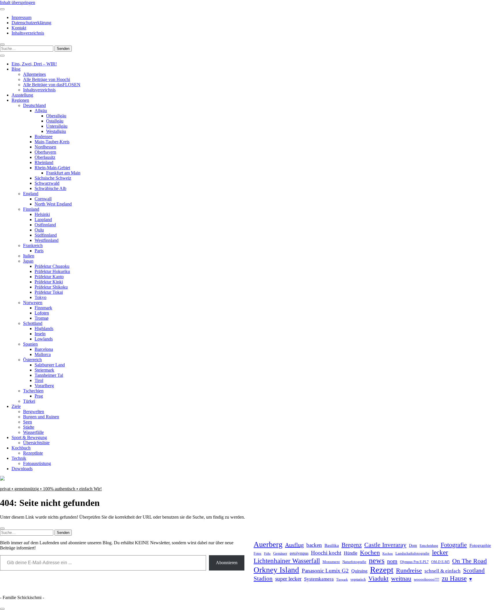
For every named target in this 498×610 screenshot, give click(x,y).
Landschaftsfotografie (412, 553)
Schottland (32, 323)
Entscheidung (429, 546)
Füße (267, 553)
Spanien (30, 344)
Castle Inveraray (385, 544)
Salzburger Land (50, 364)
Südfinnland (46, 235)
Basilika (332, 545)
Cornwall (43, 198)
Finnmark (43, 307)
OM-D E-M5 (440, 562)
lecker (440, 552)
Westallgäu (56, 131)
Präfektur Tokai (49, 292)
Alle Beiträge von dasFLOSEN (51, 84)
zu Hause (454, 578)
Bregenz (352, 544)
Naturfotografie (354, 562)
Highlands (44, 328)
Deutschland (34, 105)
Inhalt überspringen (17, 2)
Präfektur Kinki (49, 281)
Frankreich (33, 245)
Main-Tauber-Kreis (52, 141)
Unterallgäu (56, 126)
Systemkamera (319, 579)
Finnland (31, 209)
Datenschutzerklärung (31, 22)
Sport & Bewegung (29, 437)
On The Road (469, 561)
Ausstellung (22, 95)
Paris (39, 250)
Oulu (39, 229)
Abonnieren (226, 562)
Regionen (20, 100)
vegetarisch (358, 579)
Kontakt (19, 27)
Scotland (474, 570)
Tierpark (342, 579)
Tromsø (41, 318)
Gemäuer (280, 553)
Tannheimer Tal (49, 375)
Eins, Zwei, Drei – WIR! (34, 63)
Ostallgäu (54, 120)
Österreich (32, 359)
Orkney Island (276, 570)
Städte (28, 427)
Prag (39, 396)
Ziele (16, 406)
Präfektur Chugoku (52, 266)
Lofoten (42, 312)
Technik (19, 458)
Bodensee (43, 136)
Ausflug (294, 545)
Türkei (29, 401)
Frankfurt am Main (63, 172)
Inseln (40, 333)
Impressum (21, 17)
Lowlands (44, 338)
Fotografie (454, 544)
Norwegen (32, 302)
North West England (53, 204)
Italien (28, 255)
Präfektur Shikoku (51, 287)
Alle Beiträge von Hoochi (46, 79)
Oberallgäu (56, 115)
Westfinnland (47, 240)
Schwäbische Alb (50, 188)
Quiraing (359, 570)
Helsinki (42, 214)
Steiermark (44, 370)
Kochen (370, 552)
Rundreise (409, 570)
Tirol (39, 380)
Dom (413, 545)
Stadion (263, 578)
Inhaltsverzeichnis (28, 33)
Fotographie (480, 545)
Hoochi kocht (326, 553)
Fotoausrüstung (37, 463)
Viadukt (378, 578)
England (30, 193)
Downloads (22, 468)
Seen (27, 421)
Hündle (350, 553)
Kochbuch (21, 447)
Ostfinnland (45, 224)
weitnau (401, 578)
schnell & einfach (443, 571)
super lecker (288, 579)
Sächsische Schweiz (53, 178)
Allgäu (41, 110)
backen (314, 545)
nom (392, 561)
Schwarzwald (47, 183)
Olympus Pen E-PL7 (414, 562)
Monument (331, 562)
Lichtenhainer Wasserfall (287, 560)
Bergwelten (33, 411)
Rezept (381, 569)
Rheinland (44, 162)
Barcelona (44, 349)
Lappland (43, 219)
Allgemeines (34, 74)
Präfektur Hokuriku (52, 271)
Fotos (257, 554)
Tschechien (33, 390)
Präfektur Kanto (49, 276)
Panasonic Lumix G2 (325, 571)
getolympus (299, 553)
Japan (28, 261)
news (376, 560)
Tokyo (40, 297)
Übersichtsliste (36, 442)
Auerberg (268, 544)
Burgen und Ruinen (41, 416)
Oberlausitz (45, 157)
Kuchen (387, 553)
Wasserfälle (33, 432)
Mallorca (43, 354)
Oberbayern (45, 152)
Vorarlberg (44, 385)
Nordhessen (45, 146)
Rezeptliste (33, 453)
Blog (16, 69)
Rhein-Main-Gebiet (52, 167)
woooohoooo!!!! (426, 579)
